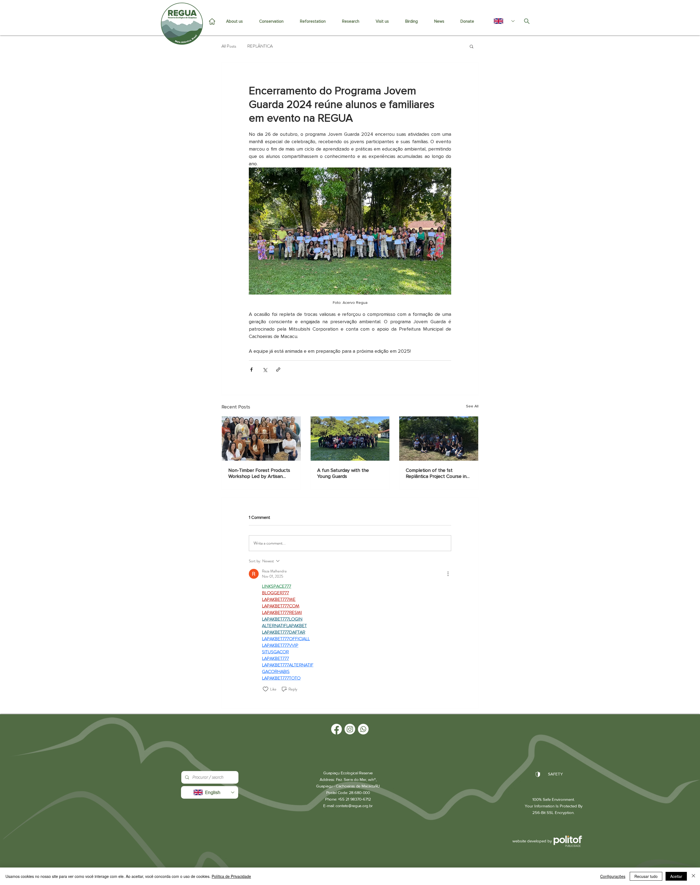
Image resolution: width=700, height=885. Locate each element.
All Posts (228, 46)
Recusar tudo (646, 876)
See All (472, 406)
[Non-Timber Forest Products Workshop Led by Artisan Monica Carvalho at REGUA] (261, 438)
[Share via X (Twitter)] (264, 369)
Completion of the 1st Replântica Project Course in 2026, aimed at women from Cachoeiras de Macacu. (436, 473)
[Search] (526, 21)
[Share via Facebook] (251, 369)
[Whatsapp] (363, 729)
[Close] (693, 876)
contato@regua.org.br (354, 805)
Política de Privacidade (231, 876)
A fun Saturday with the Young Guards (343, 473)
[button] (471, 46)
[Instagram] (350, 729)
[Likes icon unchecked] (265, 689)
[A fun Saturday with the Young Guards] (350, 438)
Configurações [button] (612, 876)
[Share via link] (278, 369)
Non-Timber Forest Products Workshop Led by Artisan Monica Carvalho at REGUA (259, 473)
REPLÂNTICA (260, 46)
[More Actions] (448, 574)
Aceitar (676, 876)
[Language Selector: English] (501, 21)
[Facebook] (336, 729)
